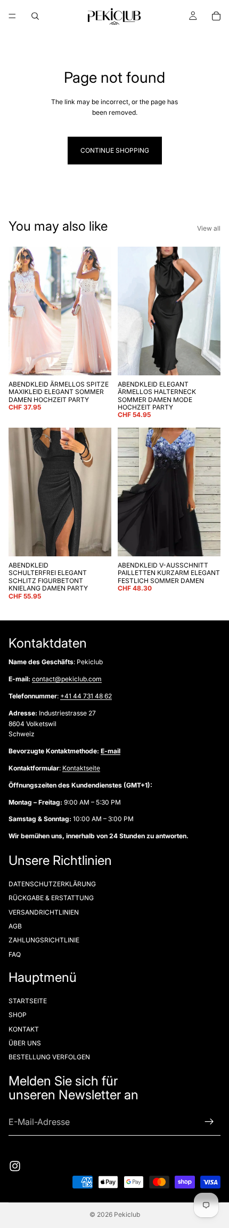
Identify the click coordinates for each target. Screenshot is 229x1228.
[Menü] (12, 16)
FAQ (15, 954)
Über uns (25, 1043)
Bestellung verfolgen (49, 1057)
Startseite (28, 1000)
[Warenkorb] (216, 16)
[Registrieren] (209, 1122)
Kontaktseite (81, 768)
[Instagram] (15, 1166)
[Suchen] (35, 16)
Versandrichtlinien (44, 912)
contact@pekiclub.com (67, 679)
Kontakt (24, 1029)
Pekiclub (127, 1214)
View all (208, 228)
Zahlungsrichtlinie (44, 940)
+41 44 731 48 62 (86, 696)
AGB (15, 926)
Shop (18, 1015)
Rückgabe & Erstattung (51, 898)
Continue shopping (114, 150)
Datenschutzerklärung (52, 883)
